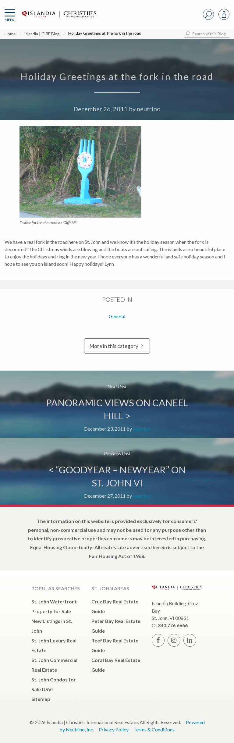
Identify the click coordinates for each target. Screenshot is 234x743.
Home (10, 33)
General (117, 316)
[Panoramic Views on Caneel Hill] (117, 404)
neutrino (149, 108)
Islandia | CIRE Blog (41, 33)
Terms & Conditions (154, 729)
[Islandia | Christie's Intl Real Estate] (58, 19)
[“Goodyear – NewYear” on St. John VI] (117, 471)
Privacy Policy (114, 729)
